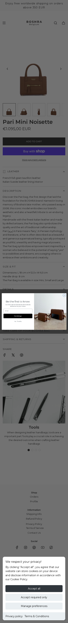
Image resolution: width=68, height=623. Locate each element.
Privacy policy (14, 616)
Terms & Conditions (36, 616)
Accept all (34, 588)
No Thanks (17, 321)
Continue (18, 316)
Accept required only (34, 597)
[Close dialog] (64, 295)
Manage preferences (34, 606)
